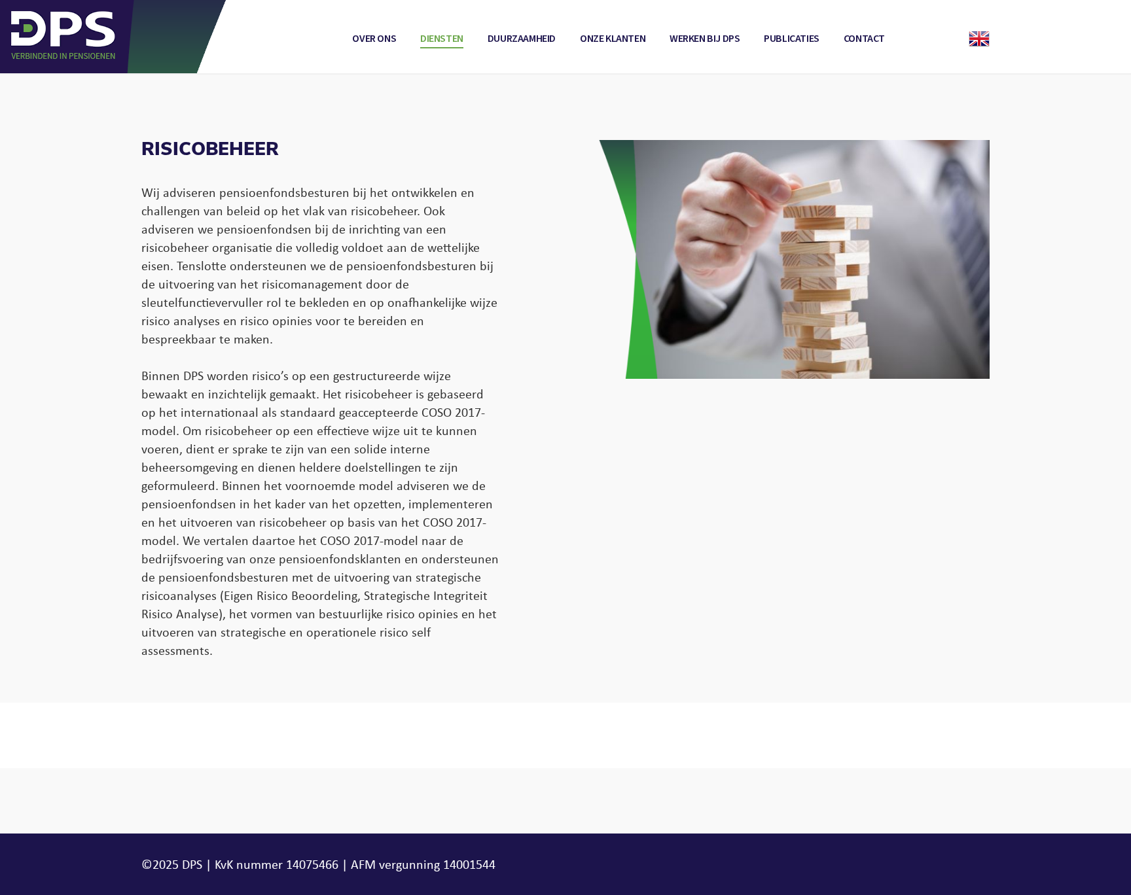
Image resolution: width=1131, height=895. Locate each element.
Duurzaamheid (522, 38)
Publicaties (791, 38)
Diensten (441, 38)
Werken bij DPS (705, 38)
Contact (864, 38)
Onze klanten (612, 38)
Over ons (374, 38)
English (979, 38)
